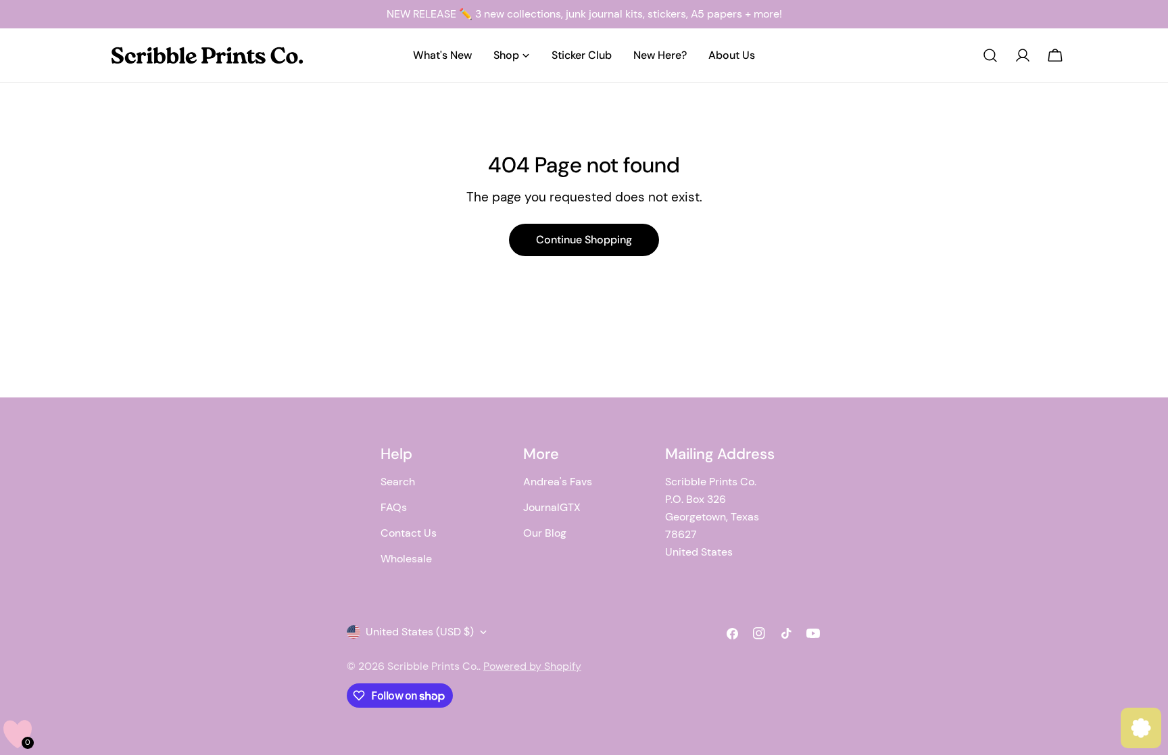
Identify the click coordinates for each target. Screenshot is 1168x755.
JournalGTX (552, 507)
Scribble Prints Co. (433, 666)
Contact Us (409, 533)
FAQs (394, 507)
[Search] (990, 55)
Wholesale (406, 559)
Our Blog (544, 533)
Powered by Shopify (532, 666)
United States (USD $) (420, 632)
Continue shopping (584, 240)
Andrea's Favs (557, 481)
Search (398, 481)
